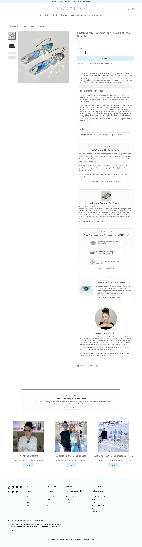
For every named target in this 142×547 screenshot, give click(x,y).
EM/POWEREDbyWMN (98, 506)
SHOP (47, 15)
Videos (49, 494)
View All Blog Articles (71, 408)
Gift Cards (49, 500)
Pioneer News (96, 511)
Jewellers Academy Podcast (100, 497)
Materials (63, 15)
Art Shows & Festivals (78, 15)
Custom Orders (51, 497)
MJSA (68, 500)
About (55, 15)
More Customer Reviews (106, 268)
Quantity (79, 48)
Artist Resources (95, 15)
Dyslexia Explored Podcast (100, 500)
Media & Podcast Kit (98, 491)
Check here (58, 526)
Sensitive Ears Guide (113, 181)
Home (41, 15)
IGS (67, 506)
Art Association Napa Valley (74, 491)
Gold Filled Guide (97, 181)
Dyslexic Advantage (98, 503)
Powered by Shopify (88, 540)
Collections (50, 491)
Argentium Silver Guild (72, 494)
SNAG (68, 503)
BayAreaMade (70, 497)
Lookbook (49, 503)
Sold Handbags (115, 297)
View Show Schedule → (107, 349)
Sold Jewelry (101, 297)
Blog (28, 465)
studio (119, 97)
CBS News (95, 494)
